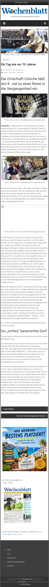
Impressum (11, 558)
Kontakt (10, 566)
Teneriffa (26, 50)
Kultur (19, 50)
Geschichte (11, 72)
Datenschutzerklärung (15, 562)
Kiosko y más (16, 534)
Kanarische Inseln (7, 50)
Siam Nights (9, 409)
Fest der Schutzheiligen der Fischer (30, 416)
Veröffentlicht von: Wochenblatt (13, 70)
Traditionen (20, 72)
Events (5, 72)
